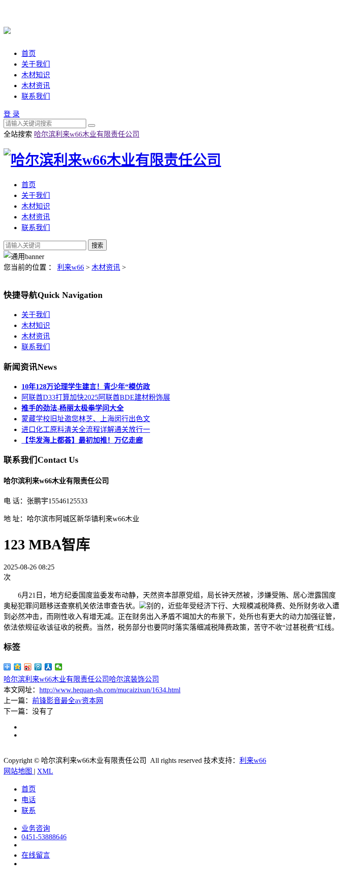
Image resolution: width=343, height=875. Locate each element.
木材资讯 (35, 85)
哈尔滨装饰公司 (134, 679)
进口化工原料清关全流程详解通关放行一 (85, 429)
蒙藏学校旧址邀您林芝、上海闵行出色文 (85, 419)
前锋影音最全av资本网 (67, 700)
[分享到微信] (59, 666)
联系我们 (35, 96)
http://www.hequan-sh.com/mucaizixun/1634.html (109, 690)
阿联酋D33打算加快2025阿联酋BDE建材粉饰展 (95, 397)
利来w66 (70, 267)
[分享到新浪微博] (28, 666)
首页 (28, 53)
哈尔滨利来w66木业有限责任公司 (86, 134)
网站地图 (19, 771)
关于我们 (35, 64)
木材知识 (35, 75)
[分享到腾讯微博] (38, 666)
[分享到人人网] (48, 666)
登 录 (12, 114)
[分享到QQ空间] (17, 666)
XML (45, 771)
